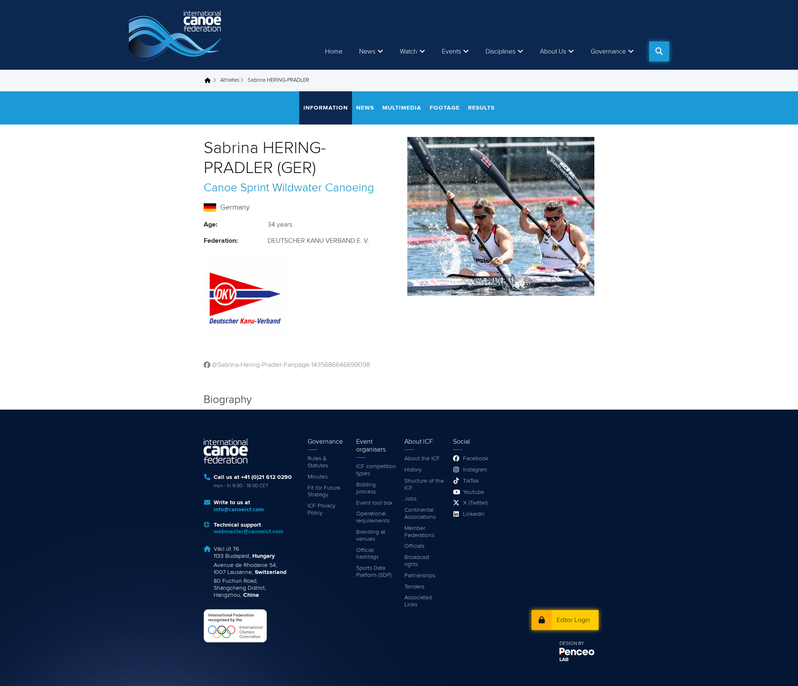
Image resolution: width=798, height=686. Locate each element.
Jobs (410, 499)
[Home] (176, 35)
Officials (414, 546)
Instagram (475, 470)
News (367, 51)
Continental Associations (420, 513)
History (413, 470)
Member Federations (419, 531)
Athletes (229, 80)
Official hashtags (367, 553)
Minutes (318, 477)
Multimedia (401, 108)
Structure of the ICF (424, 484)
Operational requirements (372, 517)
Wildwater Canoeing (323, 188)
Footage (445, 108)
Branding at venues (370, 535)
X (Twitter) (475, 503)
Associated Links (418, 601)
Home (333, 51)
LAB (564, 659)
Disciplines (500, 51)
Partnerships (419, 576)
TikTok (471, 481)
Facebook (475, 458)
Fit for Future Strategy (324, 491)
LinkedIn (474, 514)
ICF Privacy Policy (321, 509)
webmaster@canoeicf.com (248, 532)
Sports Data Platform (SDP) (374, 571)
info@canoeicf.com (239, 510)
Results (481, 108)
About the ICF (422, 458)
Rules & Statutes (318, 462)
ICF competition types (376, 470)
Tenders (414, 587)
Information (325, 108)
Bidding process (366, 488)
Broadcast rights (416, 560)
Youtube (473, 492)
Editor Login (573, 620)
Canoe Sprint (236, 188)
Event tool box (374, 503)
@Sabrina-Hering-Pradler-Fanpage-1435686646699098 (291, 364)
